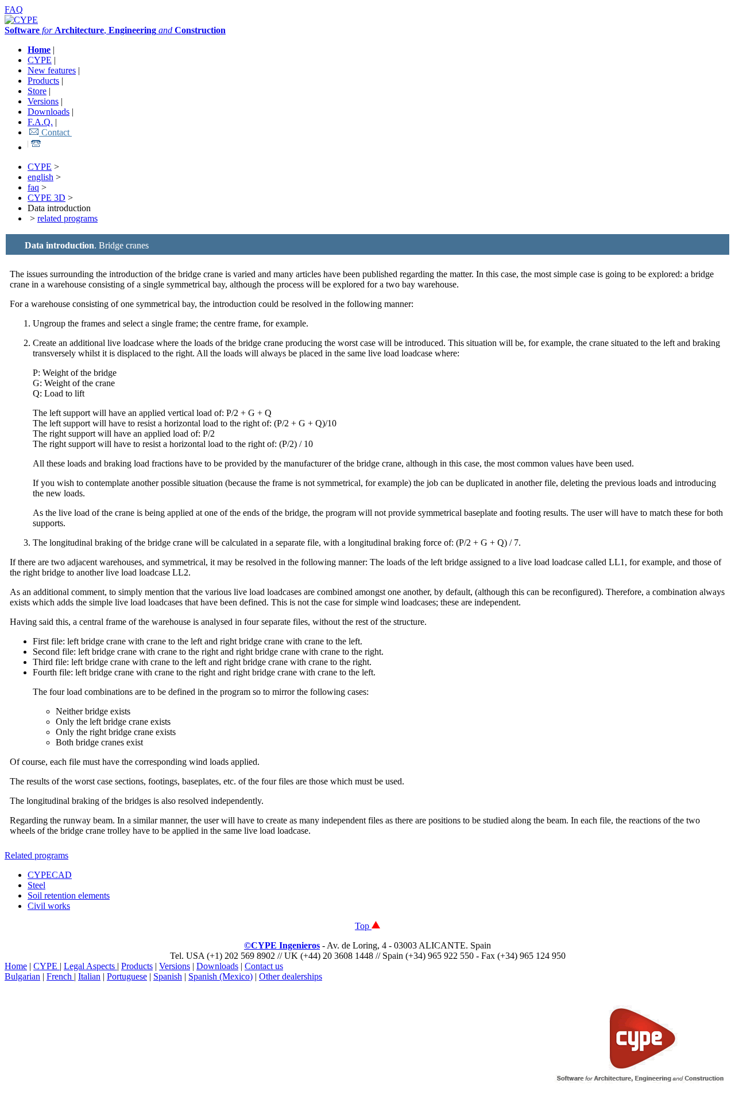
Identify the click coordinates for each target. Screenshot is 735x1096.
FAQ (14, 9)
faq (33, 187)
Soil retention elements (69, 895)
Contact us (264, 966)
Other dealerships (290, 976)
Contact (55, 132)
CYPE (40, 60)
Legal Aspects (90, 966)
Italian (89, 976)
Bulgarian (22, 976)
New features (52, 70)
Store (37, 91)
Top (363, 926)
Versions (43, 101)
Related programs (36, 855)
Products (43, 80)
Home (16, 966)
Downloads (48, 111)
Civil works (49, 906)
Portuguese (127, 976)
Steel (36, 885)
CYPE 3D (46, 198)
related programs (67, 218)
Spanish (167, 976)
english (40, 177)
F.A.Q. (40, 122)
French (60, 976)
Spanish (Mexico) (220, 976)
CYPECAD (50, 875)
